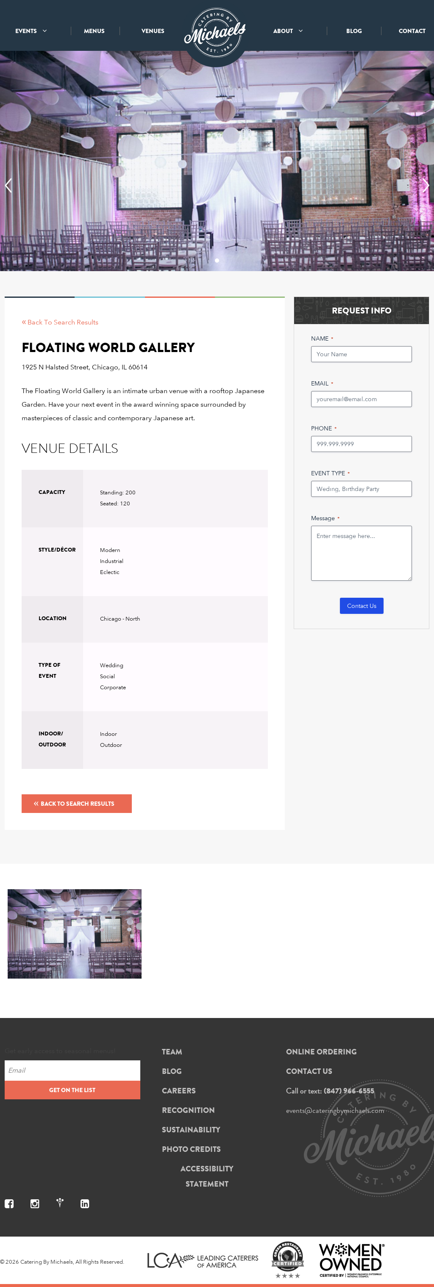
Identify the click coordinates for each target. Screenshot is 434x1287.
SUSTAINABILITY (191, 1129)
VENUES (153, 31)
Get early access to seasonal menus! (60, 1051)
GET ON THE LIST (72, 1090)
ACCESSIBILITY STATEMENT (207, 1176)
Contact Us (361, 605)
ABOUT (283, 31)
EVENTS (26, 31)
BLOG (354, 31)
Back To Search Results (73, 802)
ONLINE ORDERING (321, 1051)
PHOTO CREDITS (191, 1149)
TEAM (172, 1051)
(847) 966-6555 (349, 1090)
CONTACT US (309, 1071)
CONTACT (412, 31)
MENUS (94, 31)
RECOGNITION (188, 1110)
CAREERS (179, 1090)
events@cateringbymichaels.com (335, 1110)
